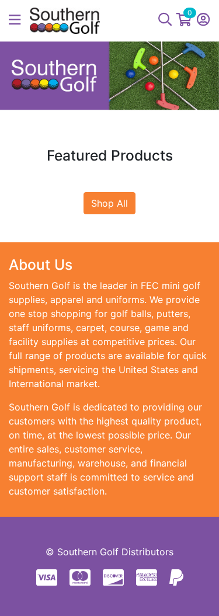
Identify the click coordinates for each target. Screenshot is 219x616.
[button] (19, 20)
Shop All (109, 203)
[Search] (165, 20)
